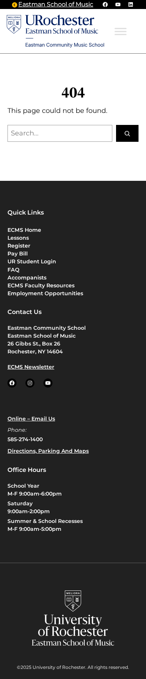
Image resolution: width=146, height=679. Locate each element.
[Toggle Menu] (121, 32)
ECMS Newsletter (30, 367)
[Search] (127, 133)
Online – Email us (31, 418)
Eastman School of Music (55, 4)
